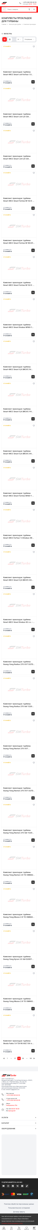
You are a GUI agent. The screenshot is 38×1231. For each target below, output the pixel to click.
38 (19, 1058)
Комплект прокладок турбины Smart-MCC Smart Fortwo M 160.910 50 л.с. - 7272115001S (18, 241)
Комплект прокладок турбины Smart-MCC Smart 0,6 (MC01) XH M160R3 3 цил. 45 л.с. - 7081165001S (17, 578)
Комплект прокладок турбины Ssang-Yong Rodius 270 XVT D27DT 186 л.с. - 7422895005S (18, 663)
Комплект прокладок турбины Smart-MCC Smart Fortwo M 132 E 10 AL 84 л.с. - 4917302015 (19, 283)
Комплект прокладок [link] (30, 24)
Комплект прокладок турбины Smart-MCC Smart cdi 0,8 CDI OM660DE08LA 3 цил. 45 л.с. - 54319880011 (17, 115)
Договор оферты (19, 1212)
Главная (4, 24)
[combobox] (4, 9)
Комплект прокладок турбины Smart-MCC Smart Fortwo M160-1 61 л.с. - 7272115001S (18, 494)
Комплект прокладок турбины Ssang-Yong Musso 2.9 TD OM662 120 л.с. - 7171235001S (18, 1000)
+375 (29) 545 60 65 (13, 1100)
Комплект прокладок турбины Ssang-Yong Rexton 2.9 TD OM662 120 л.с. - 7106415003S (18, 873)
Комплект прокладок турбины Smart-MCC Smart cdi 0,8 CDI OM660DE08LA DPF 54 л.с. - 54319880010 (17, 157)
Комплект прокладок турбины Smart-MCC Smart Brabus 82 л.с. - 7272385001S (18, 621)
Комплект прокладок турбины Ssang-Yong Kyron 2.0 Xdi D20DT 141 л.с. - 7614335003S (17, 958)
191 (31, 1058)
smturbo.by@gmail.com (12, 1089)
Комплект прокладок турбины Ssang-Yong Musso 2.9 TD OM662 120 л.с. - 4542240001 (18, 915)
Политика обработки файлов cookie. (12, 1223)
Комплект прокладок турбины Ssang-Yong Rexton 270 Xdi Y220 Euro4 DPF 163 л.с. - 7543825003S (18, 831)
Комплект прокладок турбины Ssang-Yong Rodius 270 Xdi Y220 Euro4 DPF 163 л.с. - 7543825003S (18, 705)
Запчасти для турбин (15, 24)
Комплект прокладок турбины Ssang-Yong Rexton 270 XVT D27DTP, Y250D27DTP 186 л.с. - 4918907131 (17, 747)
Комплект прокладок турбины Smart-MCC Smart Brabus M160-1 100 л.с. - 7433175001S (17, 326)
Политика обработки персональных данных (19, 1204)
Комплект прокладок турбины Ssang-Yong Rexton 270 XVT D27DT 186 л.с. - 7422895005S (18, 789)
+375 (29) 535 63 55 (13, 1095)
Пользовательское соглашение (19, 1208)
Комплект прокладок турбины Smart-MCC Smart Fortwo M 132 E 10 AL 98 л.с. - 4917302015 (19, 199)
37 (15, 1058)
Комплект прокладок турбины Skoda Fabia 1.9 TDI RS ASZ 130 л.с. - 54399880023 (18, 1042)
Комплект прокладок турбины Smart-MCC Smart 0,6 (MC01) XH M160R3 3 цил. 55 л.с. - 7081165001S (17, 452)
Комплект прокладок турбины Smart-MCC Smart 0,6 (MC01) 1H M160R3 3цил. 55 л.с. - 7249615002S (17, 368)
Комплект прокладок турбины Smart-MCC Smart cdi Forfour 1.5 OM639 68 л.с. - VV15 (17, 73)
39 (23, 1058)
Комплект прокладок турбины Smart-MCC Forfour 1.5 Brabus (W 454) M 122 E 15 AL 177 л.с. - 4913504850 (17, 536)
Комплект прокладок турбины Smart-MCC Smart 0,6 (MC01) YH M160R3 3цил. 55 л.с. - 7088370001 (17, 410)
